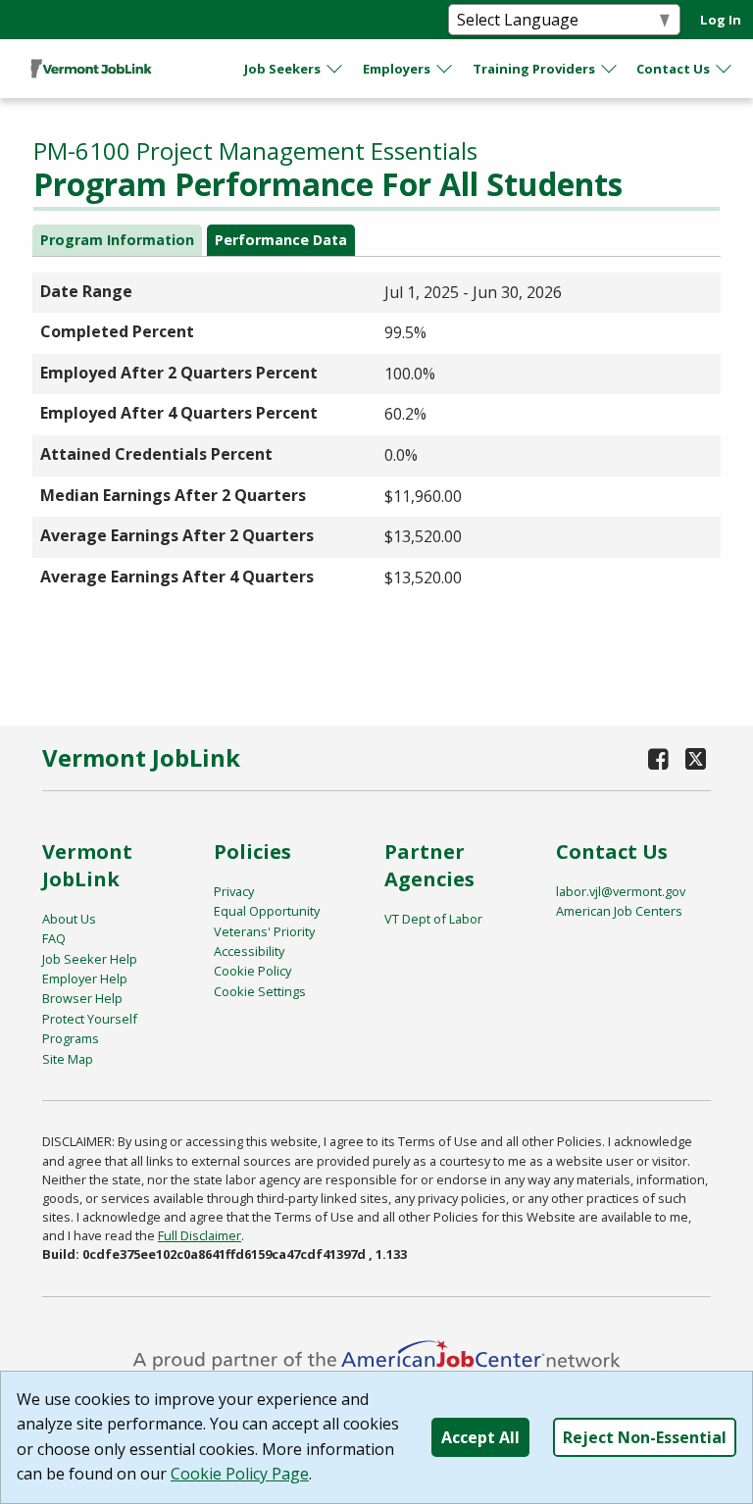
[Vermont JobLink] (91, 68)
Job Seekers (282, 68)
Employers (396, 68)
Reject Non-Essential (645, 1437)
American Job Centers (619, 911)
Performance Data (281, 239)
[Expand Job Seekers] (335, 68)
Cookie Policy (252, 970)
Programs (70, 1038)
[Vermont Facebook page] (659, 758)
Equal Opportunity (267, 911)
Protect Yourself (89, 1019)
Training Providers (534, 68)
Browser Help (82, 998)
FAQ (54, 938)
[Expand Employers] (445, 68)
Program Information (117, 239)
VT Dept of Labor (433, 918)
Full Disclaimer (199, 1235)
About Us (69, 918)
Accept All (480, 1437)
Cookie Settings (260, 991)
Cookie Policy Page (240, 1473)
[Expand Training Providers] (610, 68)
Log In (720, 19)
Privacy (234, 891)
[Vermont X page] (695, 758)
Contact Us (673, 68)
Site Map (67, 1059)
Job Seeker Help (89, 959)
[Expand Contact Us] (724, 68)
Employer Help (84, 978)
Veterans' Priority (264, 931)
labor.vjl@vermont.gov (620, 891)
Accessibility (249, 951)
